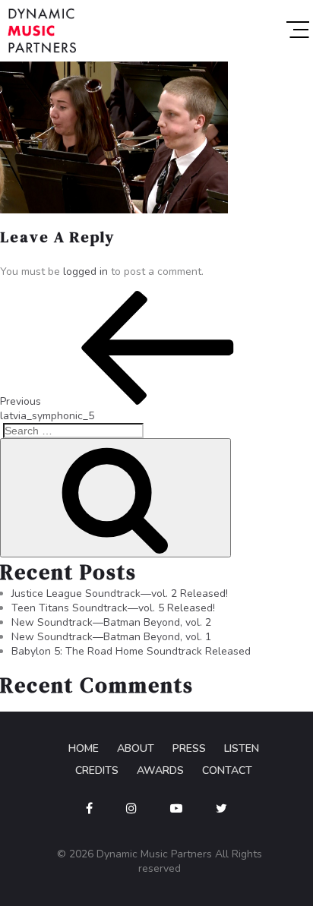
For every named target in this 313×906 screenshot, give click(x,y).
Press (189, 748)
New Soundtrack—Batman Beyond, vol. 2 (111, 622)
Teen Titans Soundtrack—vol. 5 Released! (113, 608)
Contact (227, 770)
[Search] (115, 497)
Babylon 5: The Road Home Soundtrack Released (131, 651)
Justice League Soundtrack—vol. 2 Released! (119, 593)
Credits (97, 770)
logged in (85, 271)
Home (83, 748)
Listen (241, 748)
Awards (160, 770)
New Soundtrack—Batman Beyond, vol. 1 (111, 637)
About (135, 748)
